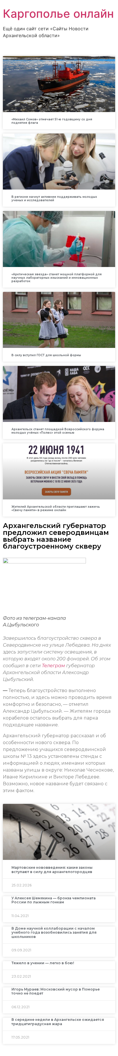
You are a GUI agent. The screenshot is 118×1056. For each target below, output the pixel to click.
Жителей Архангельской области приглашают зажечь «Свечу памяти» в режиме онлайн (55, 508)
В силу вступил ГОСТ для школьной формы (46, 355)
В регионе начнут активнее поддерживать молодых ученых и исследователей (54, 198)
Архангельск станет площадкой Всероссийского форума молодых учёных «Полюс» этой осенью (57, 431)
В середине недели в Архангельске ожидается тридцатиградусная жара (57, 1021)
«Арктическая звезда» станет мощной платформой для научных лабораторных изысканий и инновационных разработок (56, 277)
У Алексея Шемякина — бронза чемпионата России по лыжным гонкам (53, 900)
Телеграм (53, 665)
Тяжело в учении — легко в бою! (42, 963)
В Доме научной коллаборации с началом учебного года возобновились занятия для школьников (54, 932)
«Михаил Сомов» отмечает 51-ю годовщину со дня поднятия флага (51, 121)
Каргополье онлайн (58, 14)
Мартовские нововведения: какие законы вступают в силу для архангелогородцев (52, 869)
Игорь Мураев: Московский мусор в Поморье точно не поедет (55, 991)
